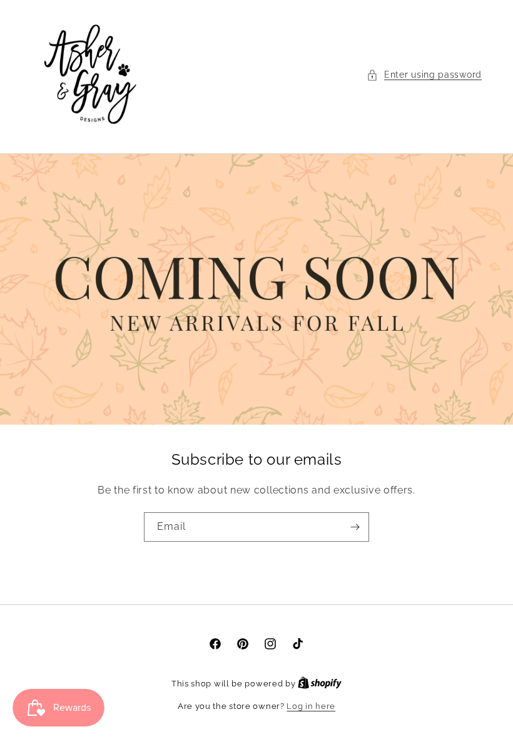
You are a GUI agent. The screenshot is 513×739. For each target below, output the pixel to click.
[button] (424, 75)
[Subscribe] (354, 527)
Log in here (311, 706)
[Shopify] (320, 683)
